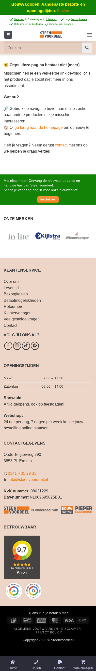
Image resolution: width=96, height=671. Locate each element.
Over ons (11, 281)
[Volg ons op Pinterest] (35, 346)
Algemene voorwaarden (36, 629)
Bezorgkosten (16, 294)
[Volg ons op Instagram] (17, 346)
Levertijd (11, 288)
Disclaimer (71, 629)
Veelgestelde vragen (22, 319)
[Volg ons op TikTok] (26, 346)
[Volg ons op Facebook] (8, 346)
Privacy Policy (48, 632)
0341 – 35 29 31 (22, 473)
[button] (8, 35)
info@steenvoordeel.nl (28, 479)
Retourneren (15, 306)
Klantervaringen (18, 313)
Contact (10, 325)
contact (61, 145)
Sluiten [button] (63, 11)
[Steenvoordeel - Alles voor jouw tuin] (51, 34)
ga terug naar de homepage (39, 127)
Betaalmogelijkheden (22, 300)
